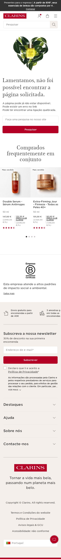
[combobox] (30, 552)
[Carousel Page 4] (34, 236)
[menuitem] (39, 16)
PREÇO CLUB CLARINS (21, 219)
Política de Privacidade (23, 380)
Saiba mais (8, 293)
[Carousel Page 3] (32, 236)
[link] (22, 219)
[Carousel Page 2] (29, 236)
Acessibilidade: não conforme (30, 539)
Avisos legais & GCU (30, 533)
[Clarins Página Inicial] (14, 16)
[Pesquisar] (54, 24)
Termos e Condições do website (30, 521)
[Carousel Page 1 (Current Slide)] (26, 236)
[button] (30, 413)
